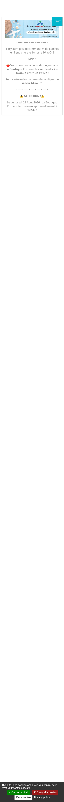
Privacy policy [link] (42, 797)
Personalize (23, 797)
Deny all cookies (46, 792)
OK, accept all (19, 792)
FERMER (57, 21)
